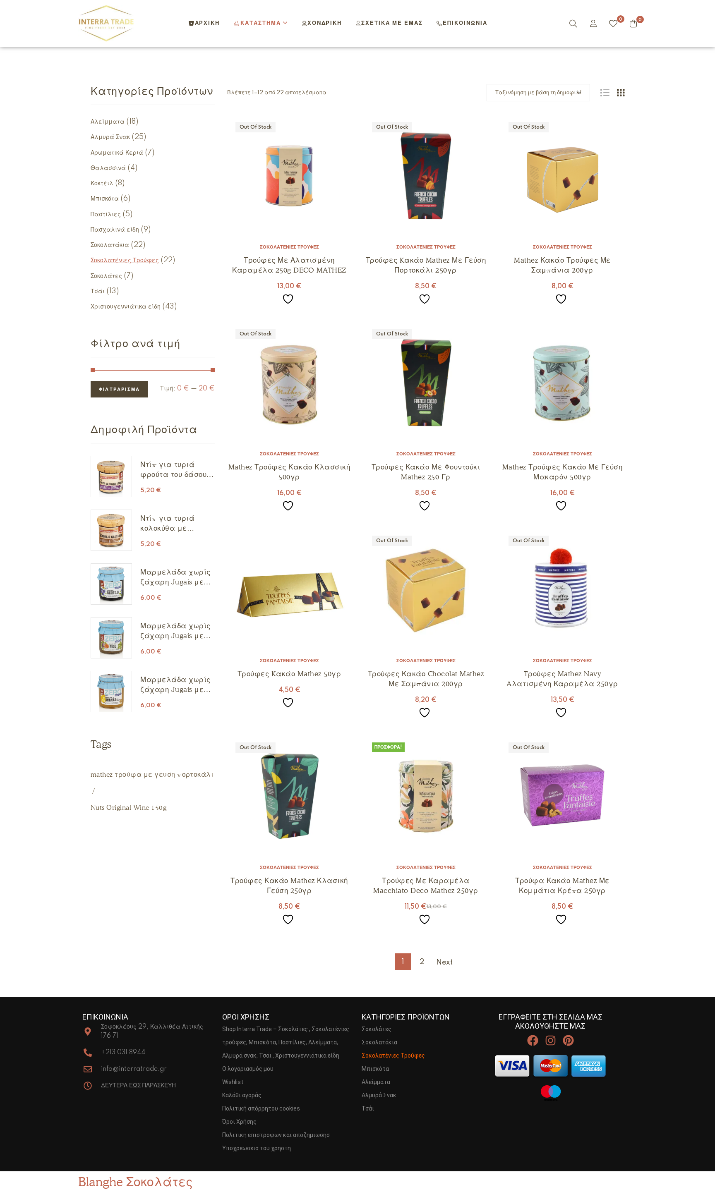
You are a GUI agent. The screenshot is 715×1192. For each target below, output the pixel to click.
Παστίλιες (106, 214)
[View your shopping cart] (633, 23)
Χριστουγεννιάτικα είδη (126, 307)
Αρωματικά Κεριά (117, 153)
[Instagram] (550, 1040)
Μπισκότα (105, 199)
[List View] (604, 92)
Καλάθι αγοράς (242, 1095)
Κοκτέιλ (102, 183)
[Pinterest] (568, 1040)
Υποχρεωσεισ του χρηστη (256, 1148)
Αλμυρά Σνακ (110, 137)
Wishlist (232, 1082)
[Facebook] (532, 1040)
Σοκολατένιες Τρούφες (289, 247)
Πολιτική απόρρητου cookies (261, 1108)
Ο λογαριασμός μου (248, 1068)
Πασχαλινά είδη (115, 230)
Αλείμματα (108, 122)
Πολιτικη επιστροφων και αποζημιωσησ (276, 1135)
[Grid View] (620, 92)
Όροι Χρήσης (239, 1121)
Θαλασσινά (108, 168)
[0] (613, 23)
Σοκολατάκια (110, 245)
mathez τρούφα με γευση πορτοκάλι (152, 774)
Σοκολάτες (106, 276)
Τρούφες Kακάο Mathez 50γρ (289, 674)
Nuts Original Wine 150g (128, 807)
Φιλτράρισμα (119, 389)
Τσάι (98, 291)
